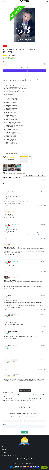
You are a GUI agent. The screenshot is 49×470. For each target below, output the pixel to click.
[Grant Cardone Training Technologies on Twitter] (29, 459)
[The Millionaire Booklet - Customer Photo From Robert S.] (14, 169)
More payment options (24, 74)
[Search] (43, 1)
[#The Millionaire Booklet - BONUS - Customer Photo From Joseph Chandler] (5, 165)
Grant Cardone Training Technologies (26, 463)
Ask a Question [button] (29, 175)
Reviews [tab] (5, 177)
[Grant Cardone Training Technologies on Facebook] (18, 459)
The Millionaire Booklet (9, 217)
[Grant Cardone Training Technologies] (24, 1)
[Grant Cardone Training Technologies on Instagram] (20, 459)
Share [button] (7, 205)
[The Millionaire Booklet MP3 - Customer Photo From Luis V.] (19, 169)
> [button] (25, 390)
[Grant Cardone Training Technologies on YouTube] (31, 459)
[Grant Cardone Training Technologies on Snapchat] (24, 459)
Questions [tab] (15, 177)
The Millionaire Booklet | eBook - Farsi (12, 307)
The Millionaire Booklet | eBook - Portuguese (13, 324)
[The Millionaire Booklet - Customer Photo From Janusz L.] (10, 165)
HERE (18, 394)
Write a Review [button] (41, 175)
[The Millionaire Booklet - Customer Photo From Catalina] (14, 165)
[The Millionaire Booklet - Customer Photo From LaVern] (19, 165)
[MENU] (0, 1)
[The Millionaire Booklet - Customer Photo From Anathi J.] (10, 169)
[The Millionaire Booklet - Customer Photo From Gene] (5, 169)
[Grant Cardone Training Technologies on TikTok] (27, 459)
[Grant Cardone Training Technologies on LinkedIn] (22, 459)
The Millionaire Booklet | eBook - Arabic (12, 203)
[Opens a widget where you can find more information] (44, 467)
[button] (45, 205)
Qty (3, 61)
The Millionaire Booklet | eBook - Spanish (12, 352)
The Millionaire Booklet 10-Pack (10, 338)
